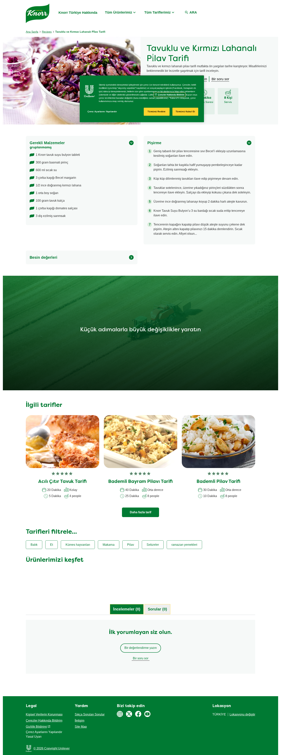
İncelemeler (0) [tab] (126, 609)
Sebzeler (153, 544)
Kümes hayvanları (78, 544)
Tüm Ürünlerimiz (118, 12)
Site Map (81, 726)
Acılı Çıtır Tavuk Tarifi (62, 482)
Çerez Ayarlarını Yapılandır (102, 111)
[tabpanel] (140, 648)
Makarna (109, 544)
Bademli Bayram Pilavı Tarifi (140, 482)
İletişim (79, 720)
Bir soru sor (140, 658)
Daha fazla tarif (140, 512)
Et (51, 544)
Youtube (147, 714)
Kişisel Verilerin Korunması (44, 714)
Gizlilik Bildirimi (36, 726)
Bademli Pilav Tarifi (218, 482)
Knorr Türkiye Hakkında (77, 13)
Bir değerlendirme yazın (140, 647)
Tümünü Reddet (156, 111)
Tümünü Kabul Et (185, 111)
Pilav (130, 544)
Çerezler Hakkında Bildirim (44, 720)
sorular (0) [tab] (157, 609)
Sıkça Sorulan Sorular (90, 714)
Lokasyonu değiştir (242, 714)
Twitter (129, 714)
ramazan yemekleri (184, 544)
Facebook (138, 714)
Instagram (120, 714)
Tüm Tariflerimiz (157, 12)
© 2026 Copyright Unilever (51, 748)
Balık (34, 544)
